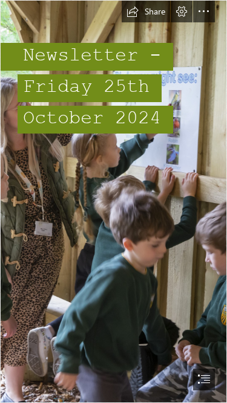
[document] (113, 201)
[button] (146, 11)
